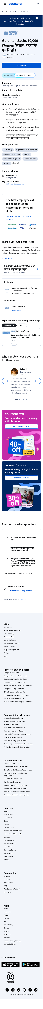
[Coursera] (15, 4)
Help (5, 921)
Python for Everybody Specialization (17, 747)
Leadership (8, 818)
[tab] (9, 325)
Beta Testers (8, 882)
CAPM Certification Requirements (16, 767)
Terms (6, 915)
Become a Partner (10, 850)
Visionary (6, 163)
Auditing (27, 154)
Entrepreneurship (21, 11)
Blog (5, 886)
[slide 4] (26, 399)
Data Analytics (9, 637)
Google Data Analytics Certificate (15, 679)
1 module (6, 83)
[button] (15, 163)
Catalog (6, 824)
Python (6, 653)
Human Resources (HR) (12, 643)
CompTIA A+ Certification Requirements (18, 770)
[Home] (3, 11)
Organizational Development (26, 150)
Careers (7, 821)
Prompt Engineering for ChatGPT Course (18, 744)
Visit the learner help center (20, 590)
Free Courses (8, 856)
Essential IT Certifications (13, 779)
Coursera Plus (9, 827)
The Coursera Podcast (12, 889)
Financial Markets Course (13, 737)
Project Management (11, 650)
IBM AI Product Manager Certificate (16, 695)
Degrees (7, 837)
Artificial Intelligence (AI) (12, 630)
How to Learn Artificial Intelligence (16, 785)
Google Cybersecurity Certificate (16, 676)
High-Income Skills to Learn (13, 782)
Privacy (6, 918)
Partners (7, 879)
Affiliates (7, 937)
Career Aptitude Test (11, 763)
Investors (7, 912)
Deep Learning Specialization (14, 731)
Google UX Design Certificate (14, 689)
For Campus (8, 847)
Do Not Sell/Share (10, 944)
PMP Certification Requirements (15, 788)
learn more (23, 599)
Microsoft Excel (9, 646)
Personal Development (11, 154)
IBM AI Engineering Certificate (14, 692)
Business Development (11, 159)
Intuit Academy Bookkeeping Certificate (18, 701)
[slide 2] (19, 399)
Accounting (8, 627)
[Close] (37, 18)
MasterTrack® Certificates (13, 834)
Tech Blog (7, 892)
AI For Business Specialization (14, 721)
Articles (6, 931)
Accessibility (8, 925)
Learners (7, 876)
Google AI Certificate (11, 673)
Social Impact (8, 853)
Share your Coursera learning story (16, 795)
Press (6, 909)
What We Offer (9, 814)
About (6, 811)
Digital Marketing (10, 640)
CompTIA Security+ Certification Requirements (15, 774)
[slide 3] (23, 399)
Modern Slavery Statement (13, 941)
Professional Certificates (13, 831)
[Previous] (5, 381)
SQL (5, 656)
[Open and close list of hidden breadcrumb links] (10, 11)
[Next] (38, 381)
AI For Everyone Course (12, 724)
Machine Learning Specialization (15, 740)
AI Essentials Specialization (13, 718)
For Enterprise (9, 840)
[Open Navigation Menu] (5, 4)
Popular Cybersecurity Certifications (17, 792)
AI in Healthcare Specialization (14, 728)
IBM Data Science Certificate (14, 698)
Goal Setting (7, 150)
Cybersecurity (9, 634)
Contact (6, 928)
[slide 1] (16, 399)
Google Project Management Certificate (18, 685)
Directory (7, 934)
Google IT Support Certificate (14, 682)
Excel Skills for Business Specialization (17, 734)
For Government (10, 843)
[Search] (38, 4)
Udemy (6, 860)
